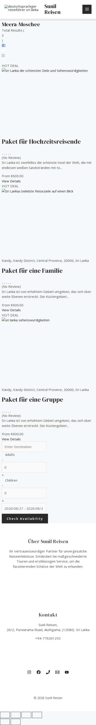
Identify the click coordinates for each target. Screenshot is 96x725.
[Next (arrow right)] (16, 722)
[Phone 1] (48, 672)
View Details (11, 181)
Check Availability (25, 518)
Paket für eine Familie (32, 270)
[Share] (26, 715)
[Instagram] (29, 672)
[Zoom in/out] (5, 715)
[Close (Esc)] (37, 715)
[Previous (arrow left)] (5, 722)
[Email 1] (57, 672)
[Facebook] (39, 672)
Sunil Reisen (52, 9)
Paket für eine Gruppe (32, 399)
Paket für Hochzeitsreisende (41, 141)
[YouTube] (67, 672)
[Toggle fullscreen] (16, 715)
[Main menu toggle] (87, 9)
